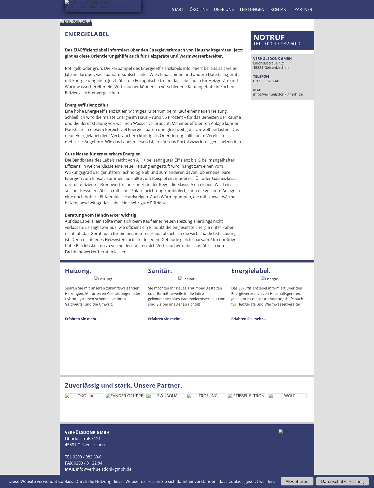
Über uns (224, 9)
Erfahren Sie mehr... (82, 318)
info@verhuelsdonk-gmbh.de (278, 94)
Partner (303, 9)
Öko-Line (199, 9)
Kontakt (279, 9)
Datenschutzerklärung (342, 481)
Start (177, 9)
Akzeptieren (297, 481)
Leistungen (252, 9)
